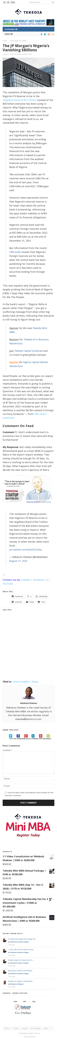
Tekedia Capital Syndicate (28, 350)
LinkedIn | (26, 579)
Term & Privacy (29, 1036)
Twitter (12, 739)
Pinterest (43, 739)
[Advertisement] (28, 649)
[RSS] (52, 34)
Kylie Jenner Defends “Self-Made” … (21, 971)
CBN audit (15, 252)
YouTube (8, 583)
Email (49, 739)
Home (5, 41)
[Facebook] (41, 34)
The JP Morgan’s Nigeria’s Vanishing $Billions (26, 48)
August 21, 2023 (18, 560)
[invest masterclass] (28, 506)
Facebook (20, 739)
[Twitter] (44, 34)
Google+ (27, 739)
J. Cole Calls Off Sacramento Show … (21, 949)
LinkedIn (35, 739)
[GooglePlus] (48, 34)
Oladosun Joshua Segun (19, 942)
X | (48, 579)
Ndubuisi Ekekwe (22, 54)
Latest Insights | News (18, 41)
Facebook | (39, 579)
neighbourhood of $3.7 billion (19, 100)
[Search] (52, 2)
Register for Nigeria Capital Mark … (21, 981)
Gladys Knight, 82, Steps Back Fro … (21, 960)
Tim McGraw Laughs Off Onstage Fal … (22, 939)
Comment (7, 750)
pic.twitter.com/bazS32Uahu (25, 549)
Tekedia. (23, 1033)
